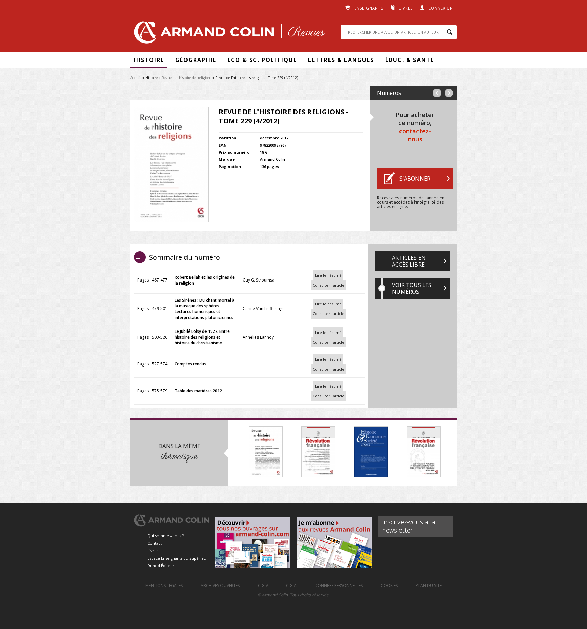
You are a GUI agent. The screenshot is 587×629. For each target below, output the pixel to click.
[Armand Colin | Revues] (227, 34)
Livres (406, 8)
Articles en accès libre (409, 261)
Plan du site (429, 586)
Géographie (195, 60)
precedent (437, 93)
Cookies (389, 586)
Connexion (440, 8)
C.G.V (263, 586)
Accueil (135, 77)
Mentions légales (164, 586)
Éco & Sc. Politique (262, 60)
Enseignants (368, 8)
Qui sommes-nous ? (165, 535)
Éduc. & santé (409, 60)
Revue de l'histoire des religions (186, 77)
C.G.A (291, 586)
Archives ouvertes (220, 586)
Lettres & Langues (341, 60)
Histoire (149, 60)
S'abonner (414, 178)
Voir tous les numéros (411, 288)
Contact (154, 543)
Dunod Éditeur (160, 565)
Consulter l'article (328, 285)
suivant (449, 93)
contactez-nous (415, 135)
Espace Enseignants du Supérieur (177, 558)
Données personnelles (339, 586)
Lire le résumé (328, 275)
